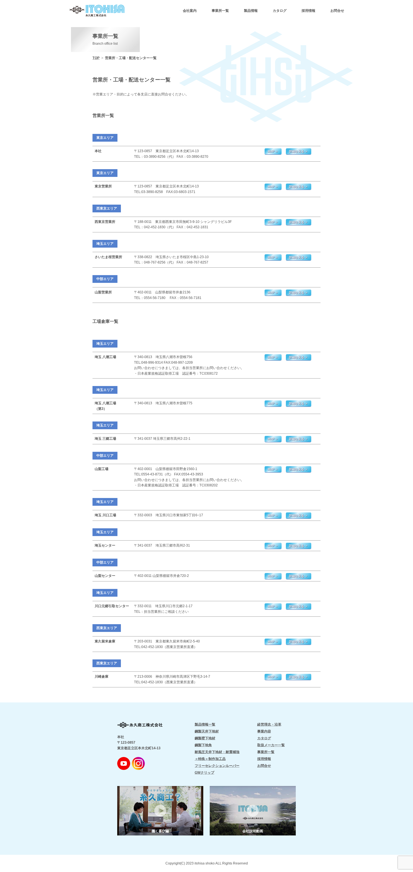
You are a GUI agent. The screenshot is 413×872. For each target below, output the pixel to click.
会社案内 (190, 10)
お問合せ (337, 10)
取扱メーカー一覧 (271, 745)
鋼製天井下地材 (207, 731)
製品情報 (251, 10)
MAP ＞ (273, 151)
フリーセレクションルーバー (217, 766)
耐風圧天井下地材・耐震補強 (217, 752)
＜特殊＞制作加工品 (210, 759)
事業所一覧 (220, 10)
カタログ (280, 10)
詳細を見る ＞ (298, 151)
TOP (96, 58)
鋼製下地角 (203, 745)
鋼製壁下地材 (205, 738)
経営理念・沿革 (269, 724)
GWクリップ (204, 772)
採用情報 (308, 10)
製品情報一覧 (205, 724)
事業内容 (264, 731)
